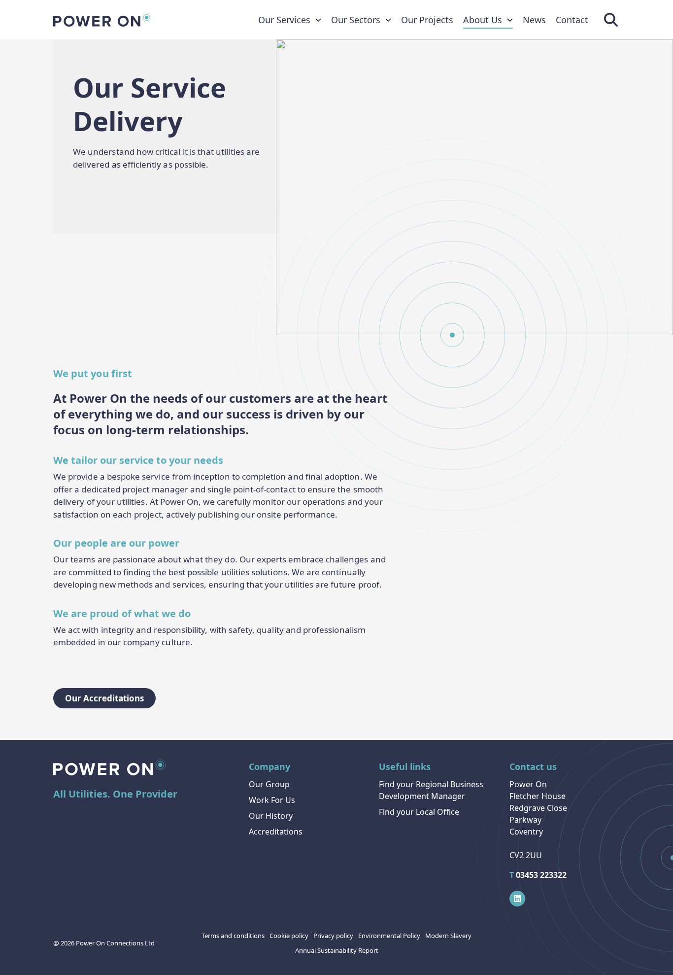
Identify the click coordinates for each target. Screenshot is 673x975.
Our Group (269, 784)
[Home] (102, 20)
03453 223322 (538, 875)
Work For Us (272, 800)
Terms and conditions (233, 935)
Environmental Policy (389, 935)
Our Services (284, 20)
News (534, 20)
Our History (271, 815)
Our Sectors (355, 20)
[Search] (611, 20)
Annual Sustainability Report (336, 950)
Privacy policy (333, 935)
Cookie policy (288, 935)
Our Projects (427, 20)
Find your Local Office (419, 811)
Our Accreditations (104, 698)
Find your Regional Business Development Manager (431, 790)
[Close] (170, 962)
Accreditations (276, 831)
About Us (482, 20)
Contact (572, 20)
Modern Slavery (448, 935)
